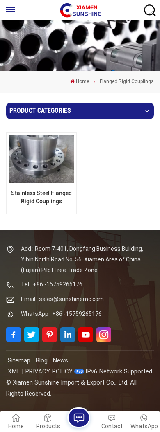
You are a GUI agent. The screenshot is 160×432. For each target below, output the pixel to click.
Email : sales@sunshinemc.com (62, 299)
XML (14, 371)
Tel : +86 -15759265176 (51, 284)
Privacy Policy (49, 371)
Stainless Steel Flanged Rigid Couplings (41, 197)
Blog (41, 360)
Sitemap (19, 360)
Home (82, 81)
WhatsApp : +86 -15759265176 (61, 313)
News (60, 360)
